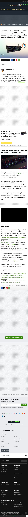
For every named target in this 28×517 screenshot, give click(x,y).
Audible (22, 250)
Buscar (26, 455)
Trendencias (3, 492)
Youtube (14, 413)
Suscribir (24, 404)
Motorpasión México (18, 508)
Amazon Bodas (5, 242)
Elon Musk (14, 24)
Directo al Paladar (5, 484)
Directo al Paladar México (6, 508)
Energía (3, 439)
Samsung (16, 441)
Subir (23, 460)
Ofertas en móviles (5, 9)
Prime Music (4, 239)
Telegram (4, 259)
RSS (22, 413)
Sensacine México (18, 504)
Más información (15, 515)
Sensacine (16, 475)
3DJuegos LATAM (17, 502)
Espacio (3, 436)
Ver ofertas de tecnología (21, 285)
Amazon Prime (13, 230)
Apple (2, 441)
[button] (9, 69)
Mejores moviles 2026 (15, 394)
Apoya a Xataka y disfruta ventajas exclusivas (14, 424)
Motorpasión (17, 484)
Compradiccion (4, 496)
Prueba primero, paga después (9, 237)
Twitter (14, 60)
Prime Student (11, 244)
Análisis (16, 434)
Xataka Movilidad (18, 439)
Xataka (2, 467)
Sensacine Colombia (18, 506)
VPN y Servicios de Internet (18, 9)
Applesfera (3, 471)
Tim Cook (9, 24)
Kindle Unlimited (14, 250)
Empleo (3, 446)
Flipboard (16, 60)
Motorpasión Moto (18, 486)
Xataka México (4, 502)
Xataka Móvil (4, 469)
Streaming (3, 434)
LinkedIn (2, 416)
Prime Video (21, 237)
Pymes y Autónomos (18, 494)
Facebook (12, 60)
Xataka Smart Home (5, 473)
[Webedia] (25, 1)
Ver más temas (5, 450)
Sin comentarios (6, 60)
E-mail (19, 60)
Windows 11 (16, 446)
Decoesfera (3, 494)
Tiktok (5, 416)
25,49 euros (21, 82)
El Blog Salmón (17, 492)
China (4, 24)
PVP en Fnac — (6, 142)
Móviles (16, 436)
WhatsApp (7, 413)
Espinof (15, 477)
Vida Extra (16, 469)
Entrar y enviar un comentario (14, 337)
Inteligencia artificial (5, 443)
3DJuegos (16, 467)
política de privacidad (18, 407)
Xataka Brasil (4, 504)
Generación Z (21, 24)
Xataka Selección (14, 5)
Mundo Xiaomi (4, 474)
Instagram (17, 413)
